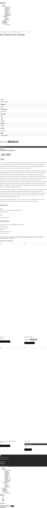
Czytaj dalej (28, 449)
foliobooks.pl (3, 507)
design (12, 238)
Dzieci (6, 7)
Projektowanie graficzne (31, 236)
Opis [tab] (3, 154)
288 (1, 116)
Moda (6, 11)
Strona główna (3, 31)
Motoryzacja (8, 12)
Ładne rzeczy (5, 16)
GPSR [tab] (8, 154)
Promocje (4, 21)
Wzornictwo (8, 14)
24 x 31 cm (3, 130)
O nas (3, 5)
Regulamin (2, 463)
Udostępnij (2, 149)
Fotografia (7, 8)
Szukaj (12, 506)
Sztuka (6, 13)
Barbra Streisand (4, 101)
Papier (6, 18)
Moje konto (2, 461)
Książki (11, 31)
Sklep (8, 31)
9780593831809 (4, 135)
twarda (2, 125)
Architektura (8, 6)
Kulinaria (7, 9)
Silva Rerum (7, 15)
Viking (2, 106)
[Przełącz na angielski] (7, 24)
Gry (5, 17)
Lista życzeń (5, 22)
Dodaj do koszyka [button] (5, 341)
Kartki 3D (7, 484)
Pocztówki (7, 19)
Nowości (4, 20)
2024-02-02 (3, 111)
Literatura (7, 10)
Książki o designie (16, 31)
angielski (2, 120)
